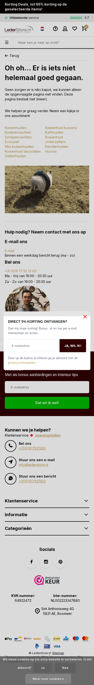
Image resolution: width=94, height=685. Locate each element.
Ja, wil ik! (72, 346)
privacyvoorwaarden (23, 363)
